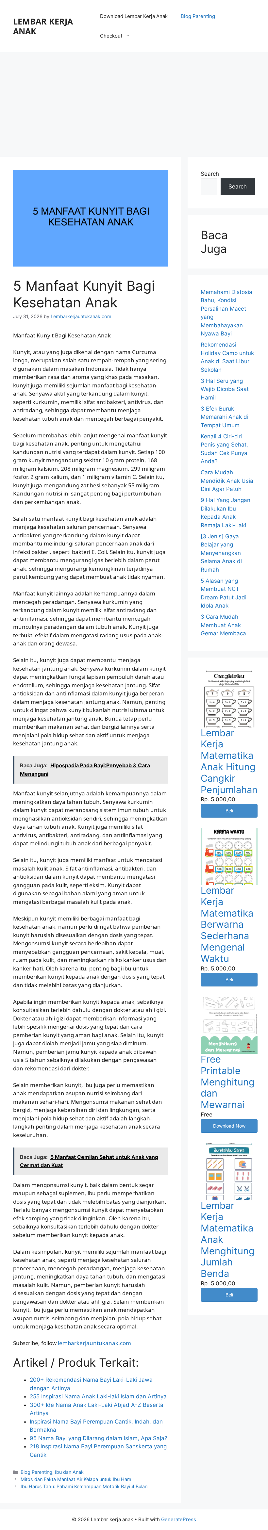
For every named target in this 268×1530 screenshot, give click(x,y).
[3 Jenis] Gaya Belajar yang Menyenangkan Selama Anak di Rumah (221, 553)
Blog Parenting (198, 16)
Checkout (111, 36)
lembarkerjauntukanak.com (94, 1343)
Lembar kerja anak (43, 26)
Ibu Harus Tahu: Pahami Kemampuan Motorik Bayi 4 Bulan (84, 1486)
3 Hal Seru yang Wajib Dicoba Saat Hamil (225, 389)
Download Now (229, 1126)
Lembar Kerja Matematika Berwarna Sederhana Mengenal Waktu (227, 924)
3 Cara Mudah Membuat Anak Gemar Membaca (223, 625)
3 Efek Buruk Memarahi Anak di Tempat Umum (224, 417)
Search (210, 174)
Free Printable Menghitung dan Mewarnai (228, 1081)
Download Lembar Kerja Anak (134, 16)
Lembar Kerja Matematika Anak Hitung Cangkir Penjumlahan (229, 761)
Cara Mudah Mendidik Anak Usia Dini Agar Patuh (227, 480)
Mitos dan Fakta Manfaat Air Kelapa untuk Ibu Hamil (77, 1479)
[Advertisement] (134, 101)
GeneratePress (178, 1519)
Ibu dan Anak (69, 1472)
